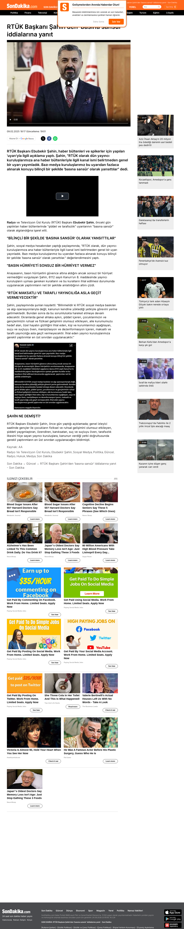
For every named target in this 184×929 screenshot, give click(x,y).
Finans (28, 12)
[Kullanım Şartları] (48, 927)
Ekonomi (80, 910)
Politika (14, 12)
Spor (90, 910)
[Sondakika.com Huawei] (173, 925)
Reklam (16, 920)
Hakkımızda (7, 920)
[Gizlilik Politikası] (64, 927)
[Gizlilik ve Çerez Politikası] (84, 927)
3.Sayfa (170, 12)
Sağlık (130, 12)
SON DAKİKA (51, 7)
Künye (29, 920)
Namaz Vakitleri (135, 910)
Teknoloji (42, 12)
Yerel (110, 910)
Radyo (11, 222)
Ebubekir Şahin (83, 222)
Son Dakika (46, 910)
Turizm (142, 12)
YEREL (132, 7)
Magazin (100, 910)
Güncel (59, 910)
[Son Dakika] (22, 6)
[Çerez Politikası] (104, 927)
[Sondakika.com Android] (173, 918)
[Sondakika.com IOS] (173, 912)
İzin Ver (116, 21)
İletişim (23, 920)
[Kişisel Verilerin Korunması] (124, 927)
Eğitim (156, 12)
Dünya (69, 910)
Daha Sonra (98, 22)
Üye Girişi (169, 7)
